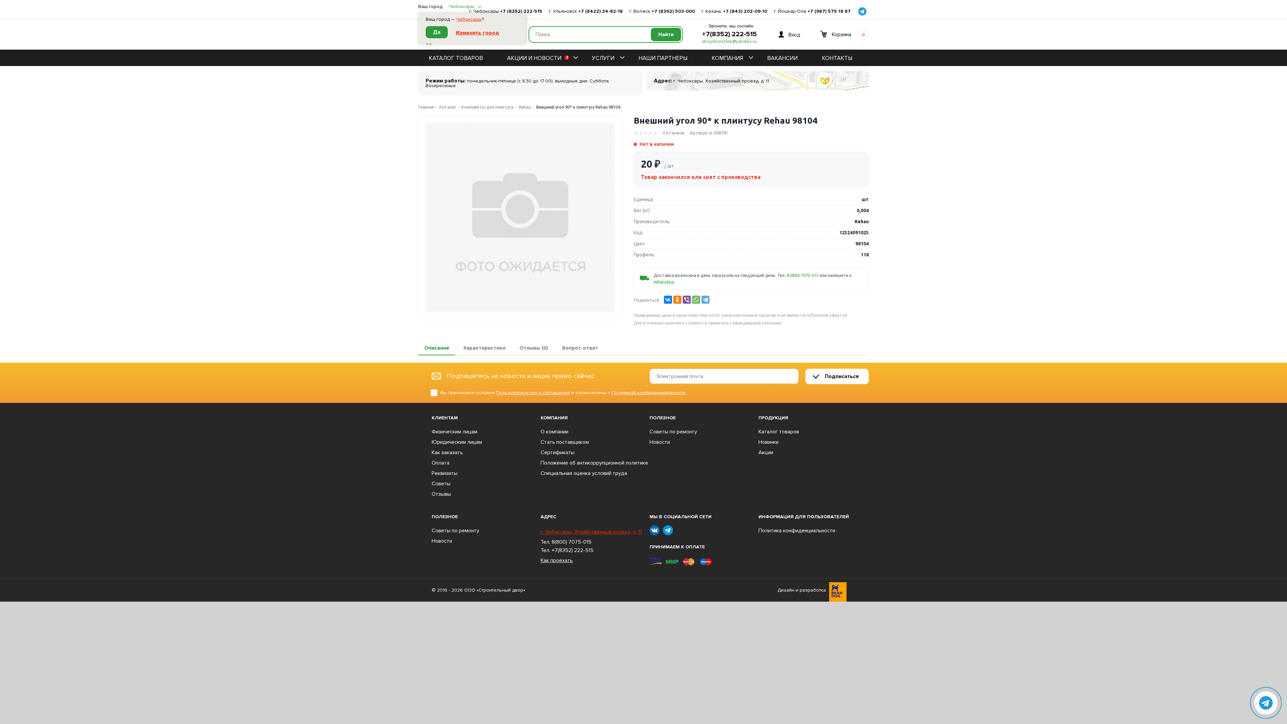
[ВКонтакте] (668, 300)
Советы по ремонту (673, 431)
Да (436, 32)
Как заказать (447, 452)
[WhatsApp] (696, 300)
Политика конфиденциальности (796, 530)
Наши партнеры (662, 58)
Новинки (768, 442)
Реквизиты (444, 473)
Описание (436, 348)
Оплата (440, 463)
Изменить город (477, 33)
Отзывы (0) (533, 348)
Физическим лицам (454, 431)
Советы (441, 483)
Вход (794, 35)
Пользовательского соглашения (533, 393)
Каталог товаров (456, 58)
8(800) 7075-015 (572, 542)
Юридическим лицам (457, 442)
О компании (554, 431)
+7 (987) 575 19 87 (829, 11)
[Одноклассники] (677, 300)
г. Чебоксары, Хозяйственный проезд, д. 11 (591, 532)
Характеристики (484, 348)
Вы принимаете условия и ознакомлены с (562, 393)
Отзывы (441, 494)
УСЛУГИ (603, 58)
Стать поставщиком (565, 442)
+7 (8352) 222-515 (521, 11)
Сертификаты (557, 452)
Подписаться (842, 376)
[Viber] (687, 300)
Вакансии (782, 58)
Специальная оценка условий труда (584, 473)
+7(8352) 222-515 (729, 34)
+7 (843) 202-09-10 (745, 11)
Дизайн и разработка (802, 590)
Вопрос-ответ (580, 348)
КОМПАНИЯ (727, 58)
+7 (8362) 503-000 (673, 11)
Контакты (837, 58)
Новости (660, 442)
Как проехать (557, 560)
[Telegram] (705, 300)
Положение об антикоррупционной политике (594, 463)
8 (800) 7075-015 (803, 275)
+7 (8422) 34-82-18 (600, 11)
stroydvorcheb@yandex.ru (729, 41)
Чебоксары (469, 19)
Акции (765, 452)
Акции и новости (537, 58)
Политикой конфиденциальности (648, 393)
